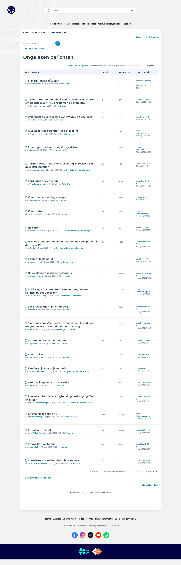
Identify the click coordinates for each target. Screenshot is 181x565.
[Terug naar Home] (11, 10)
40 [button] (142, 66)
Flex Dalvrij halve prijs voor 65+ (47, 368)
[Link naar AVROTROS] (84, 552)
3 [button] (131, 66)
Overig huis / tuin (67, 134)
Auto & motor (62, 120)
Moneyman (145, 307)
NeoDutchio (145, 323)
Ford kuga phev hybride (43, 181)
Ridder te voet (39, 433)
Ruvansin (34, 106)
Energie (63, 106)
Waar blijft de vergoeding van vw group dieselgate (60, 116)
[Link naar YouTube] (98, 535)
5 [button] (137, 66)
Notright (143, 117)
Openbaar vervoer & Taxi (77, 371)
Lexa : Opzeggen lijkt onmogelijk (48, 306)
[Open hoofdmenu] (170, 10)
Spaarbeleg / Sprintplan (70, 295)
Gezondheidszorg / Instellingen (77, 230)
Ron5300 (144, 99)
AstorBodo (35, 83)
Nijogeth (143, 354)
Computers (68, 262)
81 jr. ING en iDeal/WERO (43, 80)
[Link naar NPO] (97, 551)
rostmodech (38, 214)
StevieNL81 (144, 444)
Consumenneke (142, 133)
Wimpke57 (35, 447)
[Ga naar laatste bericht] (137, 83)
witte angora (145, 81)
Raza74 (33, 329)
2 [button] (128, 66)
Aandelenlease (70, 417)
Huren (66, 214)
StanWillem (145, 241)
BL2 (141, 368)
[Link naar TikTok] (90, 535)
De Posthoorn (140, 148)
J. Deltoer (144, 164)
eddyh (33, 120)
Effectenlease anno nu (42, 413)
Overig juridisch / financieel (78, 170)
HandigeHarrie (36, 276)
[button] (132, 10)
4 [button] (134, 66)
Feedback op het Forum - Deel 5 (48, 382)
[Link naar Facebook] (75, 535)
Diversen (60, 385)
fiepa (32, 150)
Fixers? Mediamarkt (40, 258)
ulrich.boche (145, 181)
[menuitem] (146, 485)
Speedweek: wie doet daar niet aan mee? (54, 460)
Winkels (65, 357)
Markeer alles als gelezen (78, 66)
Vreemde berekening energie (47, 197)
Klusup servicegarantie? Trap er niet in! (53, 130)
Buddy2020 (35, 200)
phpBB (82, 492)
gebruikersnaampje (39, 403)
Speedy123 (35, 343)
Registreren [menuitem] (141, 37)
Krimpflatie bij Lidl (39, 430)
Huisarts (33, 227)
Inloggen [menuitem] (153, 37)
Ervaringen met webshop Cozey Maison (53, 147)
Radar (33, 248)
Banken (65, 83)
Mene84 (33, 309)
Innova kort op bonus (41, 444)
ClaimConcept (142, 292)
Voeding (69, 433)
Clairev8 (34, 134)
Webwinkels (61, 150)
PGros (142, 197)
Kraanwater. (35, 211)
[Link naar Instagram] (83, 535)
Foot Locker (35, 354)
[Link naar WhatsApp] (106, 535)
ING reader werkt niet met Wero (48, 340)
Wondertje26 (36, 230)
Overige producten (66, 329)
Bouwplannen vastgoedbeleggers (50, 273)
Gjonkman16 (35, 184)
